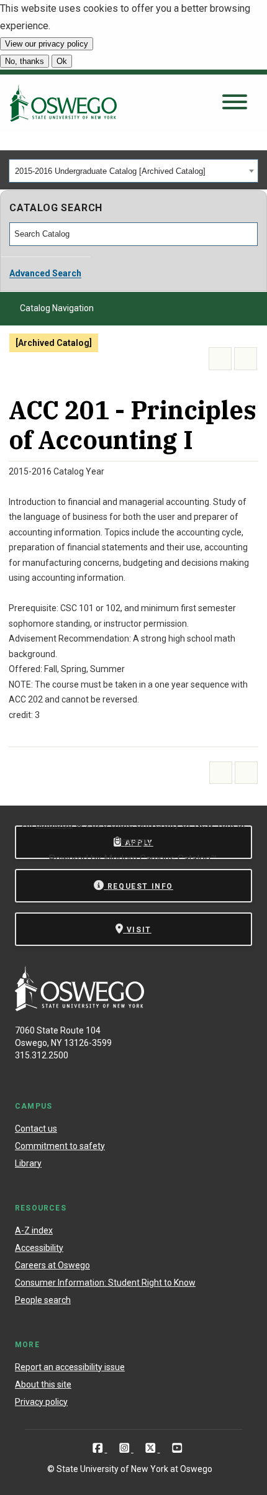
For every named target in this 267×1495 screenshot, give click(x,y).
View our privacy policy (46, 43)
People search (43, 1300)
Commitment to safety (60, 1146)
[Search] (249, 234)
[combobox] (133, 171)
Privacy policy (41, 1402)
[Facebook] (99, 1448)
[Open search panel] (234, 102)
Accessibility (39, 1248)
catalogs (54, 824)
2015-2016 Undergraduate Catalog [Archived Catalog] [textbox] (110, 171)
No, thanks (24, 61)
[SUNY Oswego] (79, 1008)
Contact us (36, 1129)
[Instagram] (125, 1448)
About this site (43, 1384)
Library (28, 1163)
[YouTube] (177, 1448)
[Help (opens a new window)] (245, 358)
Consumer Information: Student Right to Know (105, 1283)
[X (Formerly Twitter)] (151, 1448)
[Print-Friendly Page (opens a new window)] (220, 358)
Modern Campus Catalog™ (160, 859)
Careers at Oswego (52, 1265)
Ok (62, 61)
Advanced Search (45, 273)
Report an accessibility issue (70, 1367)
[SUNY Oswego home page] (63, 103)
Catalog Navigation (57, 308)
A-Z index (34, 1230)
